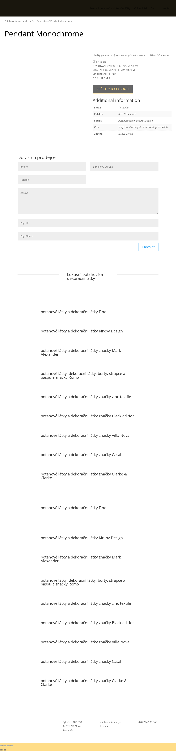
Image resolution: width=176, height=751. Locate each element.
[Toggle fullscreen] (8, 745)
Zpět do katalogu (112, 89)
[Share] (4, 745)
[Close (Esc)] (1, 745)
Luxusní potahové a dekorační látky (110, 8)
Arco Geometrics (40, 21)
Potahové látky (12, 21)
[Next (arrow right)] (4, 749)
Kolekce (26, 21)
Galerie (155, 8)
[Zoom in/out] (11, 745)
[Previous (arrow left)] (1, 749)
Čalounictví (140, 8)
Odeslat (148, 247)
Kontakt (167, 8)
